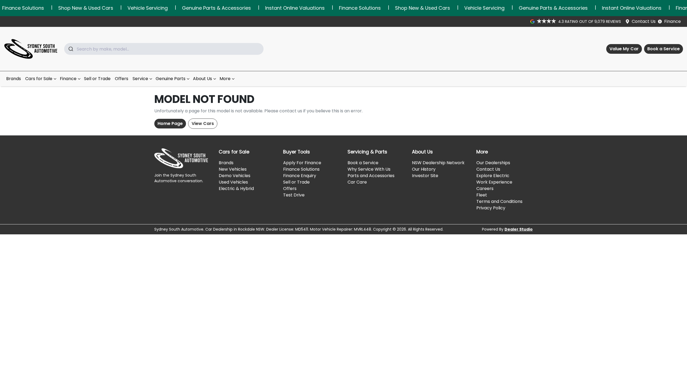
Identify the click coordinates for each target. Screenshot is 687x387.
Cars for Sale (38, 79)
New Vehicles (233, 169)
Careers (485, 188)
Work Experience (494, 182)
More (225, 79)
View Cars (203, 123)
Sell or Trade (97, 79)
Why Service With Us (369, 169)
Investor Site (425, 176)
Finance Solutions (301, 169)
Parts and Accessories (371, 176)
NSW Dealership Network (438, 163)
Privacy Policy (490, 208)
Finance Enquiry (299, 176)
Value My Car (624, 49)
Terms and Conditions (499, 201)
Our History (424, 169)
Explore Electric (492, 176)
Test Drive (294, 195)
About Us (202, 79)
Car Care (357, 182)
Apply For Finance (302, 163)
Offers (121, 79)
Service (140, 79)
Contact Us (644, 21)
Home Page (170, 123)
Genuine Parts (170, 79)
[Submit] (70, 49)
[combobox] (164, 49)
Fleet (481, 195)
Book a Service (663, 49)
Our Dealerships (493, 163)
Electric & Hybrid (236, 188)
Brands (13, 79)
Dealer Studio (519, 229)
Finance (672, 21)
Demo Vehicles (234, 176)
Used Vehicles (233, 182)
